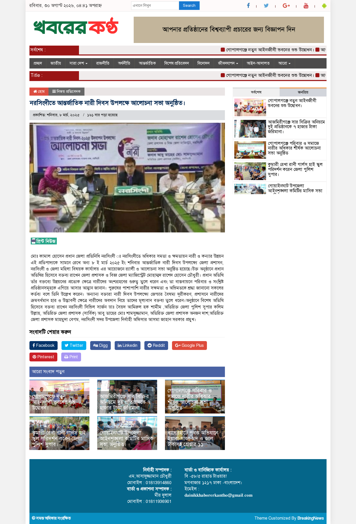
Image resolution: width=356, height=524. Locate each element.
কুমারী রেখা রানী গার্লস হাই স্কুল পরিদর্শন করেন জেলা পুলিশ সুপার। (59, 439)
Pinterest (45, 357)
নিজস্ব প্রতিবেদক (69, 91)
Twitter (76, 345)
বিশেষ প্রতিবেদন (176, 63)
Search (189, 5)
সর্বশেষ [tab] (256, 92)
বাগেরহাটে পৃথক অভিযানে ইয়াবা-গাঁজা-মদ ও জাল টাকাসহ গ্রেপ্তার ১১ (193, 439)
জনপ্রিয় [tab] (303, 92)
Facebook (44, 345)
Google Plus (192, 345)
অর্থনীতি (124, 63)
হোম (41, 91)
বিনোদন (204, 63)
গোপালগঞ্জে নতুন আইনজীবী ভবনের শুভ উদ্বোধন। (260, 50)
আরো (283, 63)
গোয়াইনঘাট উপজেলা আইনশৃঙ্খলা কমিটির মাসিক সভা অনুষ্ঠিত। (126, 439)
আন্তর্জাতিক (147, 63)
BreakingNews (310, 518)
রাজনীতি (102, 63)
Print (73, 357)
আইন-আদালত (258, 63)
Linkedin (129, 345)
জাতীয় (56, 63)
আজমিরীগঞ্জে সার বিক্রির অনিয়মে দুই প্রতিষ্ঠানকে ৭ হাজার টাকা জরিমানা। (125, 402)
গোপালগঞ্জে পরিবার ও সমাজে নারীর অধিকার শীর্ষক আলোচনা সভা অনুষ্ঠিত (190, 399)
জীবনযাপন (227, 63)
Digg (103, 345)
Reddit (158, 345)
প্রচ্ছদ (38, 63)
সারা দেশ (77, 63)
